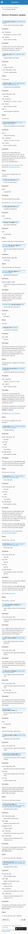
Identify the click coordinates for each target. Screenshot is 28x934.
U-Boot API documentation (11, 7)
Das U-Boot (15, 2)
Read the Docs (6, 931)
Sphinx (9, 930)
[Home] (2, 7)
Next (22, 919)
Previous (6, 919)
